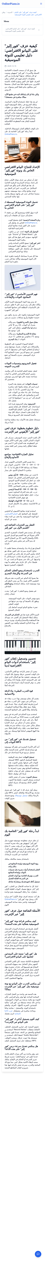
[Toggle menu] (41, 4)
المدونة (10, 12)
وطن (3, 12)
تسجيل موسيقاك (21, 795)
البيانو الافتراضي (11, 514)
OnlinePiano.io (11, 3)
